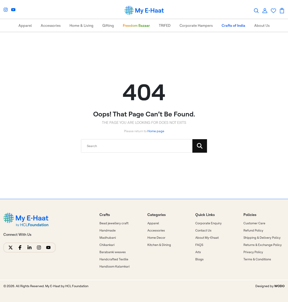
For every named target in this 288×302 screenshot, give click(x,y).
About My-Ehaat (207, 238)
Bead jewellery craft (113, 223)
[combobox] (144, 146)
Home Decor (156, 238)
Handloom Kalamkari (114, 266)
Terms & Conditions (257, 259)
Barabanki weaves (112, 252)
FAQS (199, 245)
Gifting (108, 25)
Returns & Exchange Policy (262, 245)
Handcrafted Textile (113, 259)
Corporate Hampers (196, 25)
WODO (279, 286)
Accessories (51, 25)
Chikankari (107, 245)
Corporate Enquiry (208, 223)
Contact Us (203, 230)
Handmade (107, 230)
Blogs (199, 259)
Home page (155, 131)
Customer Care (254, 223)
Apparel (25, 25)
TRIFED (165, 25)
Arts (198, 252)
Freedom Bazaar (136, 25)
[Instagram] (5, 9)
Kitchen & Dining (159, 245)
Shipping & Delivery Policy (262, 238)
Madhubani (107, 238)
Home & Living (81, 25)
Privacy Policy (253, 252)
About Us (262, 25)
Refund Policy (253, 230)
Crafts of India (233, 25)
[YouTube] (13, 9)
